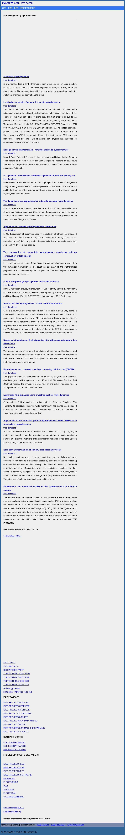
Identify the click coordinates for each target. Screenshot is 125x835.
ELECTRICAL (9, 793)
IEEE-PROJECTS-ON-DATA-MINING (20, 721)
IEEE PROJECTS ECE (13, 764)
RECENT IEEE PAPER (13, 670)
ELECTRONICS (10, 782)
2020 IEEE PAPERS (12, 692)
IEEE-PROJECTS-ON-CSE (15, 702)
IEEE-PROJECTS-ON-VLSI (16, 732)
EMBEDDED (9, 778)
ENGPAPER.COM (75, 825)
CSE (4, 8)
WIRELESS (8, 789)
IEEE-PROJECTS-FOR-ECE (16, 710)
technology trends (11, 688)
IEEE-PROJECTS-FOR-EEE (16, 706)
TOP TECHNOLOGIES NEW (16, 674)
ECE (10, 8)
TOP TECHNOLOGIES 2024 (16, 685)
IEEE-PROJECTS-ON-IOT (15, 717)
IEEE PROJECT (27, 8)
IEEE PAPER (27, 3)
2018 (29, 692)
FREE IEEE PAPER (12, 536)
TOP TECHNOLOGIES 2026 (16, 677)
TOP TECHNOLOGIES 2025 (16, 681)
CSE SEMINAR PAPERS (14, 742)
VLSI (5, 786)
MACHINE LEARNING (13, 797)
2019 (24, 692)
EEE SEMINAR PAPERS (14, 750)
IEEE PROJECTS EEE (13, 771)
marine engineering (12, 811)
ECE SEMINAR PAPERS (14, 746)
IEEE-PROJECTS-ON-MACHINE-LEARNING (24, 728)
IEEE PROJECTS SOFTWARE (17, 713)
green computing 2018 (13, 808)
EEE (16, 8)
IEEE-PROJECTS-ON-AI (14, 724)
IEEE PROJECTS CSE (13, 767)
